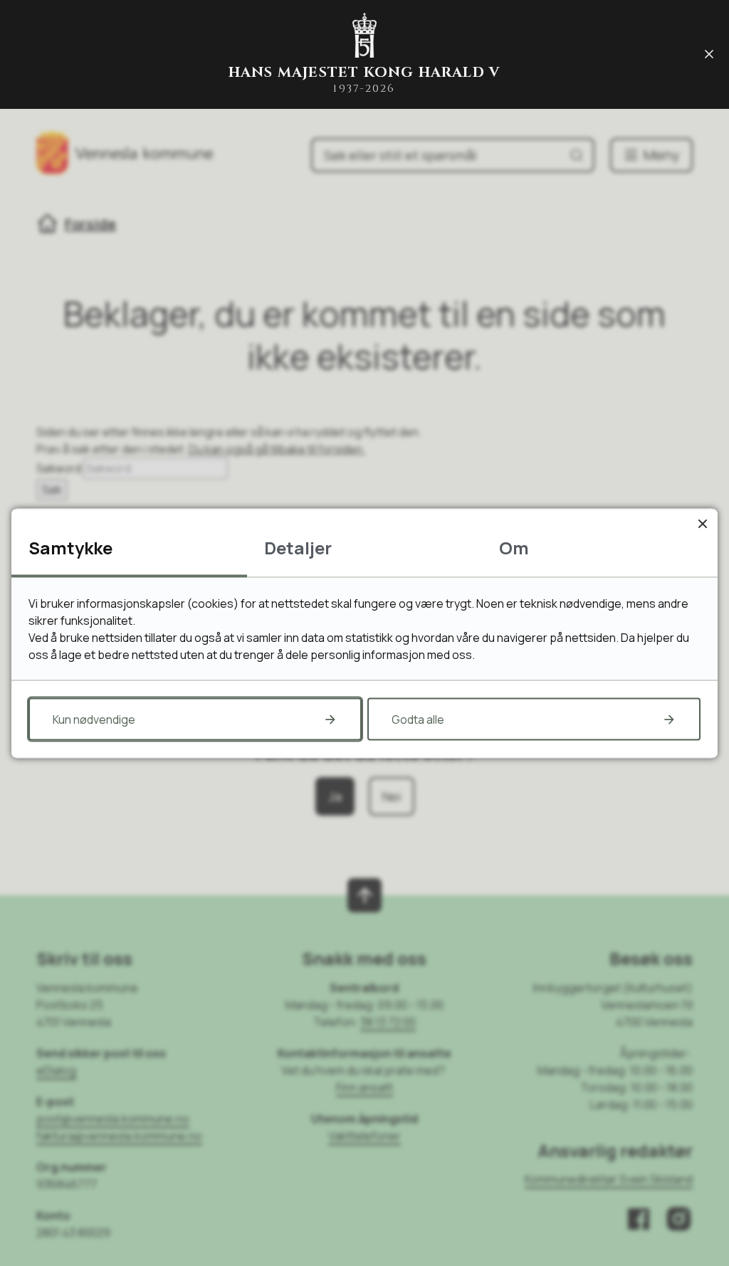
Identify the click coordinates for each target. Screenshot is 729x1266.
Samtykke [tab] (70, 547)
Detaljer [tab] (298, 547)
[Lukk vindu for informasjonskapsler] (702, 523)
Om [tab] (514, 547)
